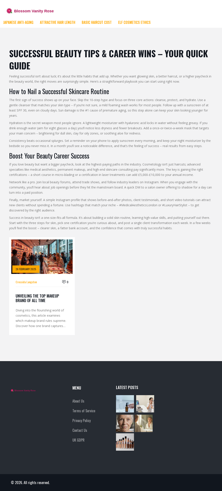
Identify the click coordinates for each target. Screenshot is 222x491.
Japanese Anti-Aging (18, 22)
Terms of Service (83, 410)
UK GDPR (78, 440)
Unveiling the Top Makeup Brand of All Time (37, 298)
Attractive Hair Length (57, 22)
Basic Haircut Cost (97, 22)
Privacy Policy (81, 420)
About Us (78, 401)
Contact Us (79, 430)
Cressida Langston (26, 282)
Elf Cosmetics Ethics (134, 22)
